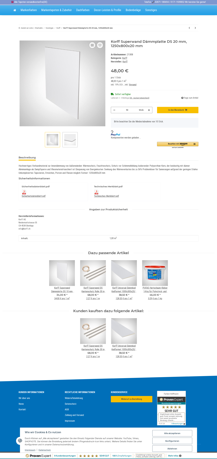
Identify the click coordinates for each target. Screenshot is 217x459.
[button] (178, 145)
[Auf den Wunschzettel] (100, 45)
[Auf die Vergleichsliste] (92, 45)
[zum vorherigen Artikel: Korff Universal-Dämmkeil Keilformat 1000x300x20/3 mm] (189, 28)
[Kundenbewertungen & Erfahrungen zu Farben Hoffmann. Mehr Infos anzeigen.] (178, 408)
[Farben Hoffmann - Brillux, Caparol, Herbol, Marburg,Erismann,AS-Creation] (14, 10)
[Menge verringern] (114, 110)
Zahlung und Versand (74, 415)
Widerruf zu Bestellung (131, 399)
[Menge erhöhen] (149, 110)
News (21, 403)
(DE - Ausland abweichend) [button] (139, 98)
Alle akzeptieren (172, 433)
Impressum (70, 420)
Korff (124, 58)
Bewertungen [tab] (48, 157)
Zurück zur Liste (27, 28)
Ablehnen (172, 448)
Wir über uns (24, 398)
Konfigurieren (172, 441)
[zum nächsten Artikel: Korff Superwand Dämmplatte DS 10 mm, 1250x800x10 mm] (195, 28)
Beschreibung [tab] (27, 157)
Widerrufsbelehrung (74, 398)
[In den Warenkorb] (21, 38)
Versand (132, 84)
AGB (67, 409)
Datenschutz (70, 403)
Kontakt (22, 409)
